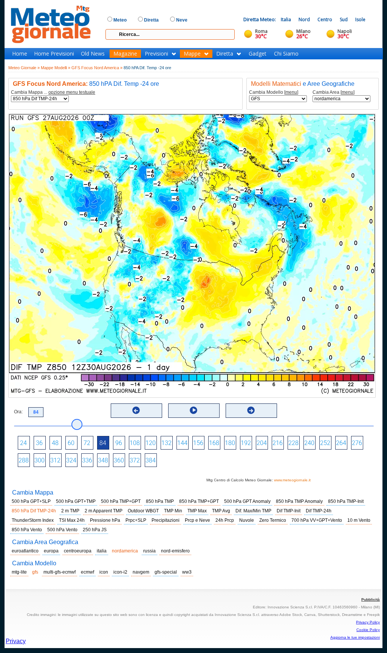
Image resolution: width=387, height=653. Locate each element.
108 (135, 443)
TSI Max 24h (72, 520)
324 (71, 460)
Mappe (192, 53)
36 (39, 443)
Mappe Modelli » (55, 67)
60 (71, 443)
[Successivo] (251, 410)
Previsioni (156, 53)
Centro (324, 19)
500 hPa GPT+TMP (76, 501)
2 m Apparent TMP (103, 510)
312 (55, 460)
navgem (141, 572)
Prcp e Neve (197, 520)
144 (182, 443)
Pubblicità (370, 599)
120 (151, 443)
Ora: (18, 411)
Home (19, 53)
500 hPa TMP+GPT (121, 501)
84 (102, 443)
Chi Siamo (286, 53)
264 (341, 443)
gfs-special (166, 572)
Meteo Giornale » (24, 67)
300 (39, 460)
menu (291, 92)
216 (277, 443)
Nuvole (246, 520)
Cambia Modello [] (273, 92)
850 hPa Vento (27, 529)
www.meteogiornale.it (292, 480)
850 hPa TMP (160, 501)
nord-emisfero (175, 551)
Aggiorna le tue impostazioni (355, 637)
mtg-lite (19, 572)
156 (198, 443)
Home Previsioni (54, 53)
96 (118, 443)
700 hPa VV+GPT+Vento (316, 520)
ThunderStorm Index (33, 520)
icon (103, 572)
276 (357, 443)
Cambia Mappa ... (53, 92)
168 (214, 443)
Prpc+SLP (135, 520)
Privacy (16, 641)
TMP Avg (221, 510)
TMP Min (173, 510)
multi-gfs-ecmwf (59, 572)
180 (230, 443)
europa (51, 551)
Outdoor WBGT (143, 510)
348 (103, 460)
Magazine (125, 53)
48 (55, 443)
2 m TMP (70, 510)
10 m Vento (358, 520)
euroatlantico (25, 551)
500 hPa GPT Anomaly (247, 501)
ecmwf (87, 572)
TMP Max (197, 510)
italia (102, 551)
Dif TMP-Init (288, 510)
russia (149, 551)
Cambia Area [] (333, 92)
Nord (304, 19)
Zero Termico (272, 520)
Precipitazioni (166, 520)
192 (246, 443)
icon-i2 (120, 572)
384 (151, 460)
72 (87, 443)
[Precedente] (136, 410)
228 (293, 443)
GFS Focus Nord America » (96, 67)
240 (309, 443)
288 (24, 460)
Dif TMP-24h (318, 510)
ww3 (187, 572)
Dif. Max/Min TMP (253, 510)
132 (166, 443)
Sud (344, 19)
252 (325, 443)
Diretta (224, 53)
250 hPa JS (95, 529)
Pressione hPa (105, 520)
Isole (360, 19)
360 (119, 460)
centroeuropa (77, 551)
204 (262, 443)
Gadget (257, 53)
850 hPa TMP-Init (346, 501)
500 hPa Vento (62, 529)
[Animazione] (193, 410)
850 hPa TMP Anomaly (299, 501)
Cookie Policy (368, 630)
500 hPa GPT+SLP (31, 501)
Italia (286, 19)
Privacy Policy (368, 622)
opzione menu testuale (71, 92)
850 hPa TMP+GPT (199, 501)
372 (135, 460)
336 (87, 460)
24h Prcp (224, 520)
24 (23, 443)
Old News (93, 53)
